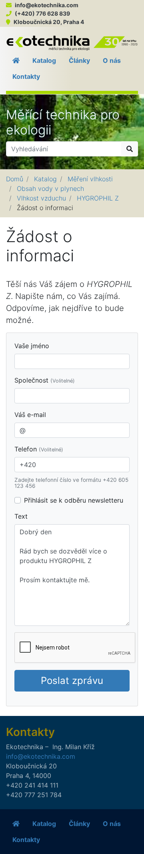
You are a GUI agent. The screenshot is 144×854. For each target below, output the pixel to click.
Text (21, 516)
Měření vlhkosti (90, 179)
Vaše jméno (31, 346)
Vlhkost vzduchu (41, 198)
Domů (14, 179)
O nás (112, 60)
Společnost (44, 380)
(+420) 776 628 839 (42, 13)
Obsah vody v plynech (50, 188)
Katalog (44, 60)
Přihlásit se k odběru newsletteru (73, 500)
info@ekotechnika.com (46, 5)
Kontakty (26, 76)
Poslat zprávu (72, 680)
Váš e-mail (30, 415)
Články (79, 60)
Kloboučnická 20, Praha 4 (49, 21)
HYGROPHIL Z (98, 198)
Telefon (38, 449)
